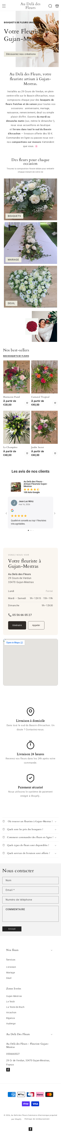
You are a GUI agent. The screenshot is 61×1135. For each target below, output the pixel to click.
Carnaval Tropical (44, 376)
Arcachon (11, 1012)
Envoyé (11, 929)
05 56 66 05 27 (22, 615)
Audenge (10, 1023)
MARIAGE (13, 259)
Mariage (10, 972)
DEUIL (11, 303)
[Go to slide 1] (28, 530)
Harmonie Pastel (16, 376)
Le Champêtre (16, 427)
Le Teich (10, 1001)
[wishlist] (26, 363)
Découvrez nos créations (21, 54)
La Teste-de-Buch (15, 1007)
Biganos (10, 1018)
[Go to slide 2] (30, 530)
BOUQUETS (14, 216)
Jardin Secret (44, 427)
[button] (3, 5)
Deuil (8, 978)
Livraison (11, 967)
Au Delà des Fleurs (19, 1115)
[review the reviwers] (12, 511)
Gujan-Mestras (14, 996)
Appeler (36, 625)
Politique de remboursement (37, 1119)
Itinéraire (17, 625)
